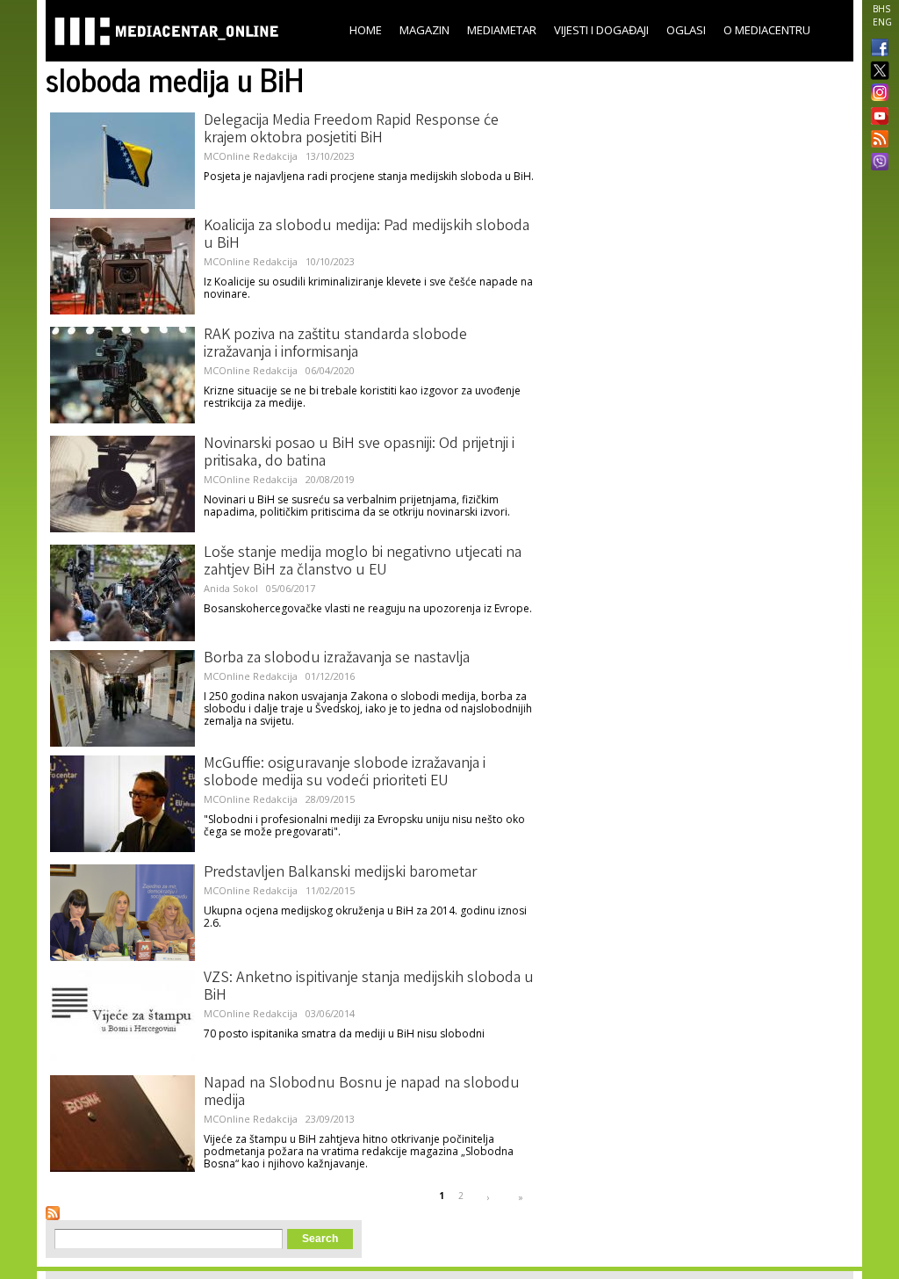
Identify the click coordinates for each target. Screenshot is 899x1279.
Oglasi (686, 30)
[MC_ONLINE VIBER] (876, 163)
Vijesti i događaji (601, 30)
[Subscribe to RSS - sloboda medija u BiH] (53, 1213)
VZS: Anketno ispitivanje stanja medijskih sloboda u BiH (369, 987)
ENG (882, 22)
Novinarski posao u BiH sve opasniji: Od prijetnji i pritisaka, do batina (359, 453)
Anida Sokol (231, 588)
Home (365, 30)
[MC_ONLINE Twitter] (876, 72)
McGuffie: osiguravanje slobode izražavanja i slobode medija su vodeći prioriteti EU (344, 773)
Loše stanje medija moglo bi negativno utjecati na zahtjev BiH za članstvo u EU (362, 562)
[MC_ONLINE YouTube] (876, 116)
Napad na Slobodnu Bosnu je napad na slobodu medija (362, 1093)
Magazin (424, 30)
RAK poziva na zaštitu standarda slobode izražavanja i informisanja (335, 344)
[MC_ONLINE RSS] (876, 141)
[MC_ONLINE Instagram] (876, 94)
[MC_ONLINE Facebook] (876, 49)
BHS (881, 9)
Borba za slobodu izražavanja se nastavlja (337, 658)
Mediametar (501, 30)
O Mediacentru (766, 30)
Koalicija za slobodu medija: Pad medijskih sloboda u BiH (366, 235)
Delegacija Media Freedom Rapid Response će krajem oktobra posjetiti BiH (351, 130)
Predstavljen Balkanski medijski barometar (340, 873)
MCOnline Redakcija (251, 156)
